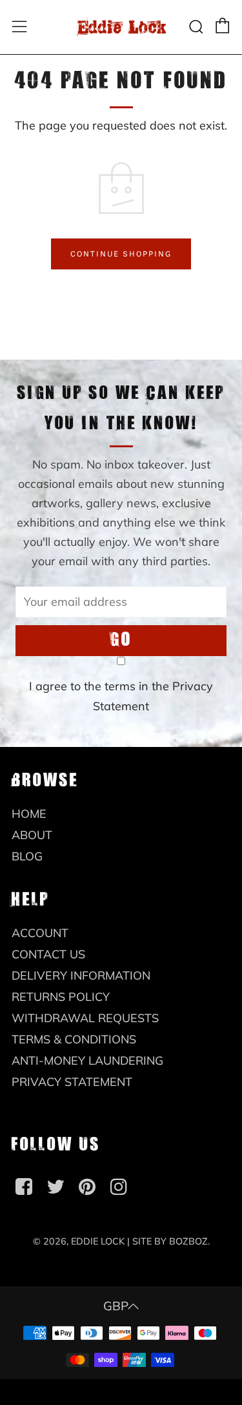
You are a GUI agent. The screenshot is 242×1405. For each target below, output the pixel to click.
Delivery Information (81, 975)
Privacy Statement (72, 1081)
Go (121, 640)
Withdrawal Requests (85, 1018)
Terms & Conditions (74, 1039)
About (32, 835)
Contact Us (48, 954)
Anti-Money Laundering (87, 1060)
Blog (27, 856)
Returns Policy (61, 996)
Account (40, 932)
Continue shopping (121, 253)
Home (29, 813)
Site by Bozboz (170, 1241)
